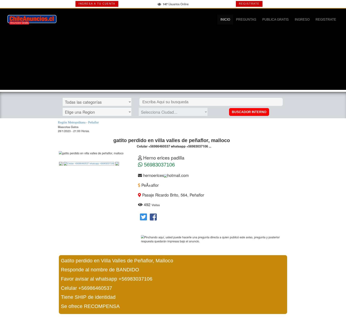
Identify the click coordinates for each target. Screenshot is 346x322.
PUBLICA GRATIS (275, 19)
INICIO (225, 19)
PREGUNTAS (246, 19)
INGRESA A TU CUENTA (96, 3)
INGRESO (302, 19)
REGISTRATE (249, 3)
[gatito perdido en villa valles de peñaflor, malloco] (61, 163)
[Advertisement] (173, 62)
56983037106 (159, 165)
